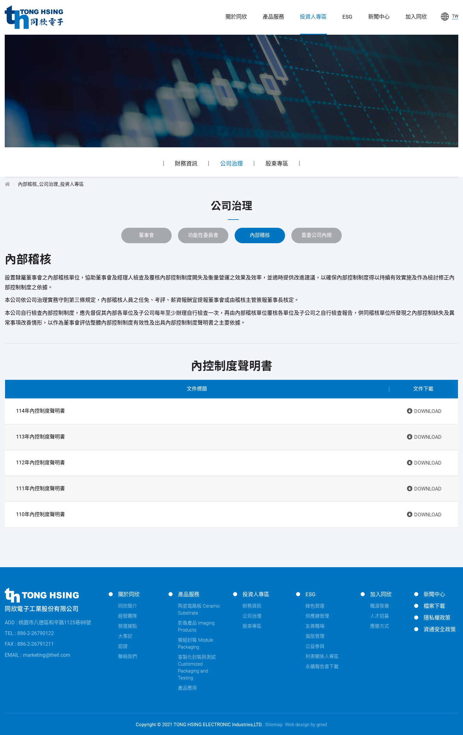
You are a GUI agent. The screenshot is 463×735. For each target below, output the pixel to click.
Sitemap (274, 724)
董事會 (146, 235)
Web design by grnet (306, 724)
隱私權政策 (437, 617)
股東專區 (277, 163)
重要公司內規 (316, 235)
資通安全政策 (440, 629)
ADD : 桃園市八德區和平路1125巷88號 (48, 623)
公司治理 (231, 163)
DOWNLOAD (428, 411)
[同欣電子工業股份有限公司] (34, 17)
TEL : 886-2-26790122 (29, 633)
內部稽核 (260, 235)
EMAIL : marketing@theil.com (37, 655)
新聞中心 (379, 17)
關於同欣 (236, 17)
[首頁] (7, 184)
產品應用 (187, 688)
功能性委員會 (203, 235)
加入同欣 (416, 17)
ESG (347, 17)
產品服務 (273, 17)
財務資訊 (186, 163)
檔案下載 (434, 606)
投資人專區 (313, 17)
